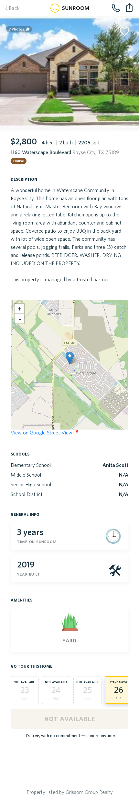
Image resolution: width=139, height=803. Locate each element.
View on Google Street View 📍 (45, 432)
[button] (70, 358)
